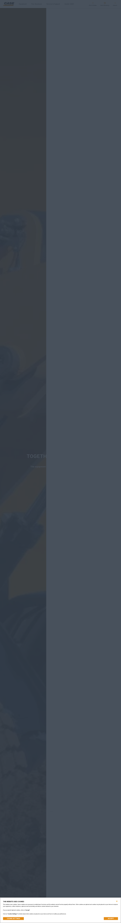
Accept (111, 918)
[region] (60, 910)
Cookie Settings (13, 918)
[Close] (117, 901)
